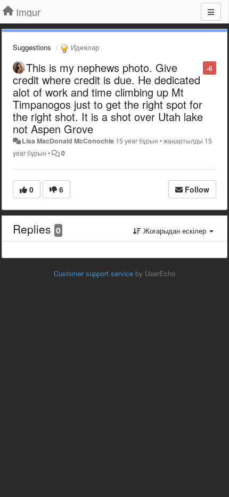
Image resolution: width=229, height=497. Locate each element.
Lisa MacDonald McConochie (68, 141)
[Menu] (211, 12)
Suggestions (32, 47)
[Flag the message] (197, 67)
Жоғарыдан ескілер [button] (174, 231)
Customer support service (93, 273)
